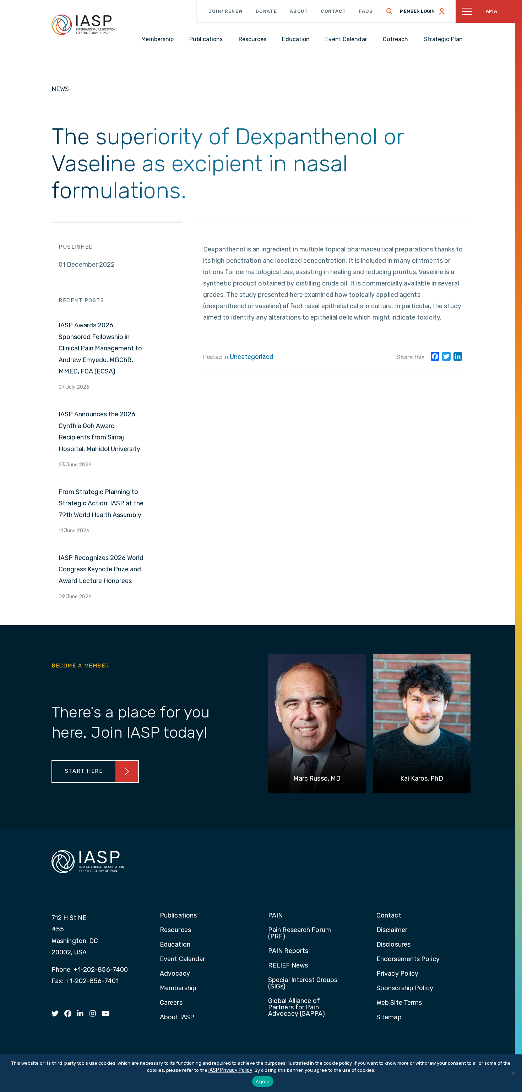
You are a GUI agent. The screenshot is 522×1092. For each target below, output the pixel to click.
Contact (333, 11)
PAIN (275, 915)
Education (175, 944)
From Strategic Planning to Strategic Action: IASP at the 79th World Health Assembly (101, 503)
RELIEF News (288, 965)
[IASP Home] (83, 24)
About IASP (177, 1017)
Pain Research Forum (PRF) (299, 933)
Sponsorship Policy (404, 988)
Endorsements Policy (408, 959)
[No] (513, 1073)
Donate (266, 11)
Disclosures (393, 944)
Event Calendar (182, 959)
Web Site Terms (399, 1003)
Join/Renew (225, 11)
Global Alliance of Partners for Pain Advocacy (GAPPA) (296, 1008)
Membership (178, 988)
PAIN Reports (288, 951)
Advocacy (175, 973)
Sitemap (389, 1017)
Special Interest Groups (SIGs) (302, 983)
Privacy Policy (397, 973)
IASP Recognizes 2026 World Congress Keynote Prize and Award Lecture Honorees (101, 569)
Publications (178, 915)
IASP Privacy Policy (230, 1070)
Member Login (417, 11)
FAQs (366, 11)
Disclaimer (391, 930)
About (299, 11)
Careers (171, 1003)
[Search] (389, 11)
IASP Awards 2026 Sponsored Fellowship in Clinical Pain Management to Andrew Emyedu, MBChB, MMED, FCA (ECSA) (100, 348)
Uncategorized (251, 357)
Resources (175, 930)
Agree (263, 1081)
